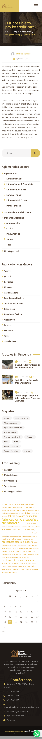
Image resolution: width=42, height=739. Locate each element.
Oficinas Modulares (13, 303)
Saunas (7, 271)
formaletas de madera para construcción (21, 533)
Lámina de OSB (14, 178)
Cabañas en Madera (14, 298)
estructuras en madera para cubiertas (21, 527)
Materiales (9, 475)
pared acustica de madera (27, 566)
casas (7, 418)
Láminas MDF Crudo (16, 200)
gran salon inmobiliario (13, 427)
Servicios (8, 486)
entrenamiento (22, 418)
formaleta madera (25, 548)
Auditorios (9, 319)
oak (6, 441)
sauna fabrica (36, 542)
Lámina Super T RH (16, 189)
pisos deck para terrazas (16, 551)
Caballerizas (10, 341)
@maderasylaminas (15, 715)
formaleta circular (8, 504)
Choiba (9, 228)
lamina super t (10, 432)
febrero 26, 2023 (23, 392)
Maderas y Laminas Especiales (15, 731)
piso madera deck (29, 507)
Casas (7, 469)
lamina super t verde (13, 437)
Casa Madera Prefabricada (17, 212)
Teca (8, 244)
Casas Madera (11, 292)
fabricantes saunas (23, 523)
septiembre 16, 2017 (23, 59)
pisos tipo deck (13, 536)
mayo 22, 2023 (23, 377)
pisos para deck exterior (10, 548)
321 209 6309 (13, 691)
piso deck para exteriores (30, 513)
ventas (27, 451)
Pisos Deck (9, 309)
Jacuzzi (7, 276)
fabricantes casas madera (22, 569)
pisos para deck (7, 569)
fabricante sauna (4, 516)
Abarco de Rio (13, 223)
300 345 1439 (13, 695)
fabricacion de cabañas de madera (20, 521)
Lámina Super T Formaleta (19, 184)
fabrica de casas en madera (22, 516)
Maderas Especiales (23, 54)
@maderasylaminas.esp (17, 711)
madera (30, 437)
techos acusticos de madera (11, 510)
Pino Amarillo (13, 233)
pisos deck (22, 554)
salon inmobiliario (11, 446)
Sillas (6, 336)
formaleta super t (11, 423)
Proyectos (9, 480)
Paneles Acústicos (13, 314)
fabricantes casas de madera (17, 541)
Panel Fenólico (13, 205)
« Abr (4, 631)
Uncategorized (11, 251)
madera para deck (33, 554)
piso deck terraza (24, 557)
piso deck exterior (14, 513)
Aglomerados (11, 173)
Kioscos (8, 287)
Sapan (9, 239)
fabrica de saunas (14, 566)
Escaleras (8, 330)
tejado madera (32, 545)
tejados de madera (21, 504)
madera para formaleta (10, 557)
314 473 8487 (13, 700)
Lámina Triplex (13, 195)
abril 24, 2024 (22, 362)
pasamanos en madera (10, 563)
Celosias (8, 325)
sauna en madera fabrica (22, 545)
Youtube (11, 720)
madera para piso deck (10, 545)
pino (16, 441)
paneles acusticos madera (26, 530)
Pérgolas (8, 281)
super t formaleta (11, 451)
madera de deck (25, 536)
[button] (36, 733)
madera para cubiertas (25, 539)
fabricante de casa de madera (18, 560)
